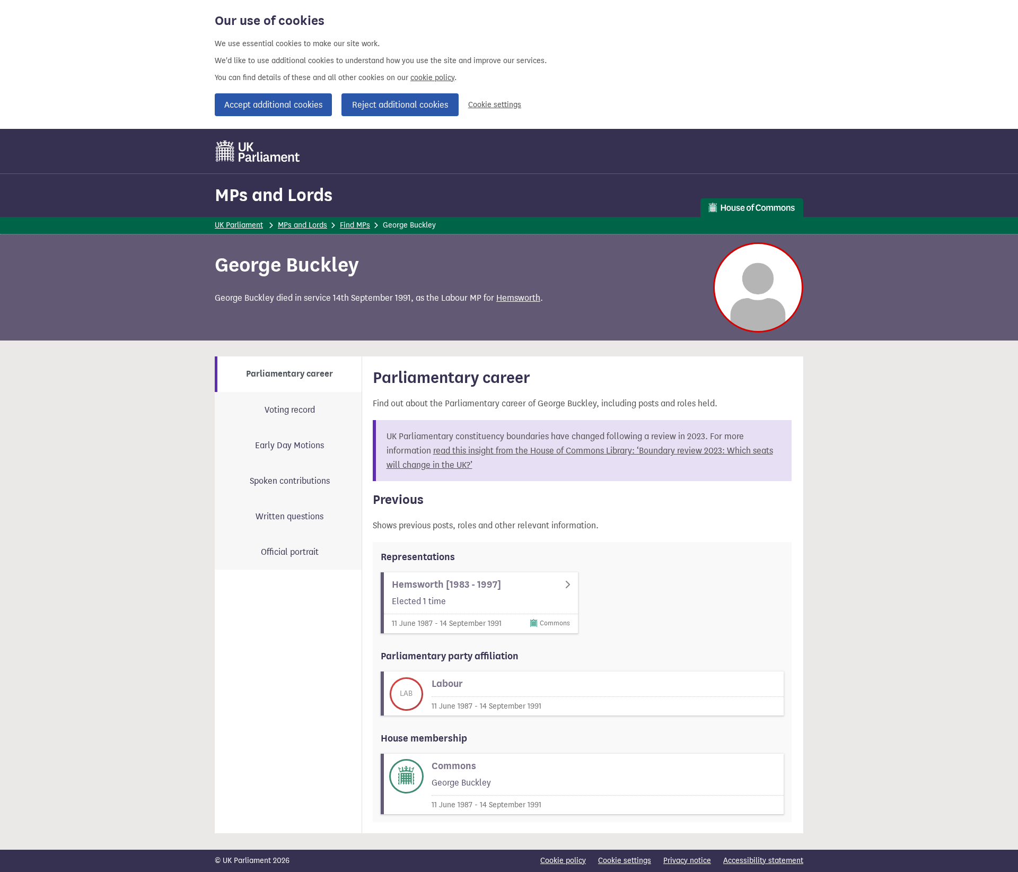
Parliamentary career (289, 374)
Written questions (289, 516)
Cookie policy (563, 860)
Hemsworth (518, 298)
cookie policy (432, 77)
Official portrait (290, 552)
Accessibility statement (763, 860)
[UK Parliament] (258, 151)
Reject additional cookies (400, 105)
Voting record (290, 410)
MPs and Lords (273, 195)
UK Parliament (239, 225)
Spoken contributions (290, 481)
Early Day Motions (289, 445)
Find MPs (355, 225)
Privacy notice (687, 860)
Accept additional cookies (273, 105)
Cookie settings (494, 104)
